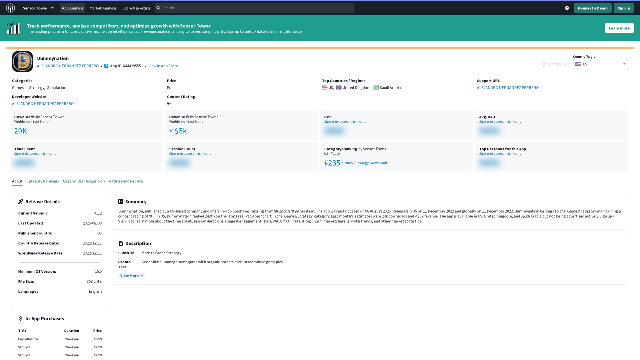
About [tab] (17, 181)
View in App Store (163, 65)
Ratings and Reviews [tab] (126, 181)
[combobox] (254, 8)
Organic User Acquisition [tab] (84, 181)
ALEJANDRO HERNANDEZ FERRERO (68, 65)
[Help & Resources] (567, 8)
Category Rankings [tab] (42, 181)
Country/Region (585, 56)
